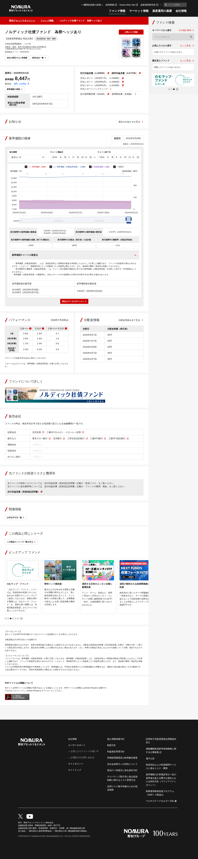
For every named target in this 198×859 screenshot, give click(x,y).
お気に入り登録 (131, 32)
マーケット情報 (139, 10)
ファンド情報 (117, 10)
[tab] (5, 618)
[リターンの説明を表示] (30, 328)
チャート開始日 (56, 152)
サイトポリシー (75, 764)
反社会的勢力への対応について (122, 764)
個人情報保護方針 (116, 739)
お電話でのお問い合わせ (82, 757)
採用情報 (109, 5)
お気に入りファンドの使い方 (85, 751)
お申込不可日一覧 (14, 517)
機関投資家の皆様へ (93, 5)
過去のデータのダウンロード (74, 301)
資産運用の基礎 (162, 10)
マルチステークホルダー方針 (160, 801)
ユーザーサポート (76, 745)
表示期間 (13, 152)
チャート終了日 (104, 152)
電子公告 (150, 758)
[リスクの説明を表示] (43, 328)
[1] (165, 5)
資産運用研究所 (148, 5)
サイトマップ (74, 770)
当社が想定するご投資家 (17, 58)
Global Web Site (127, 5)
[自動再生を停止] (21, 618)
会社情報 (181, 10)
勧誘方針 (111, 745)
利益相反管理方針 (116, 751)
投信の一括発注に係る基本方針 (122, 770)
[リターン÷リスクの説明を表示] (66, 328)
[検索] (191, 36)
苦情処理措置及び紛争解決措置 (122, 757)
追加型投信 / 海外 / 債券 (46, 39)
